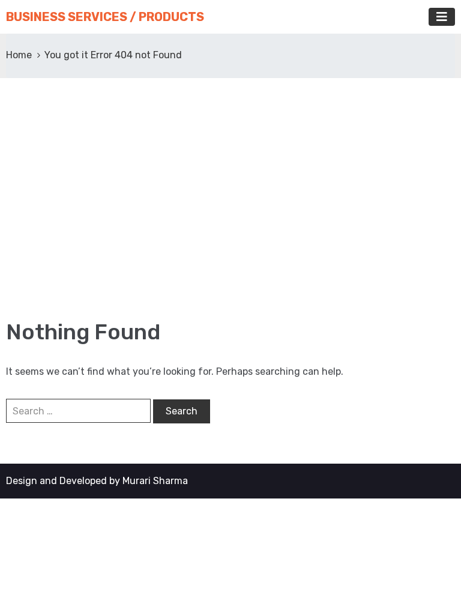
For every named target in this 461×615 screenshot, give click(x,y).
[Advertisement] (230, 198)
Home (19, 55)
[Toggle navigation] (442, 17)
